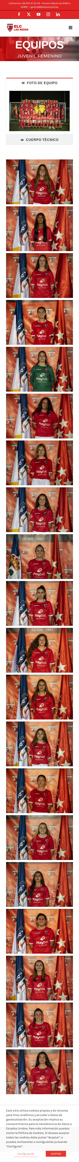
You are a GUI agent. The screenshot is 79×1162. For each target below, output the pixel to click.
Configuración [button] (25, 1153)
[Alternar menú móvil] (71, 27)
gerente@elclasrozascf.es (44, 6)
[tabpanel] (39, 111)
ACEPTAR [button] (56, 1153)
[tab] (39, 83)
